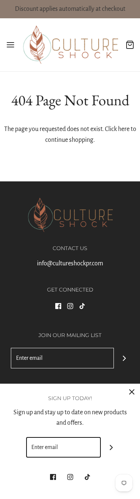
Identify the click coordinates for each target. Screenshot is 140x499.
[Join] (124, 358)
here (124, 129)
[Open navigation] (10, 44)
